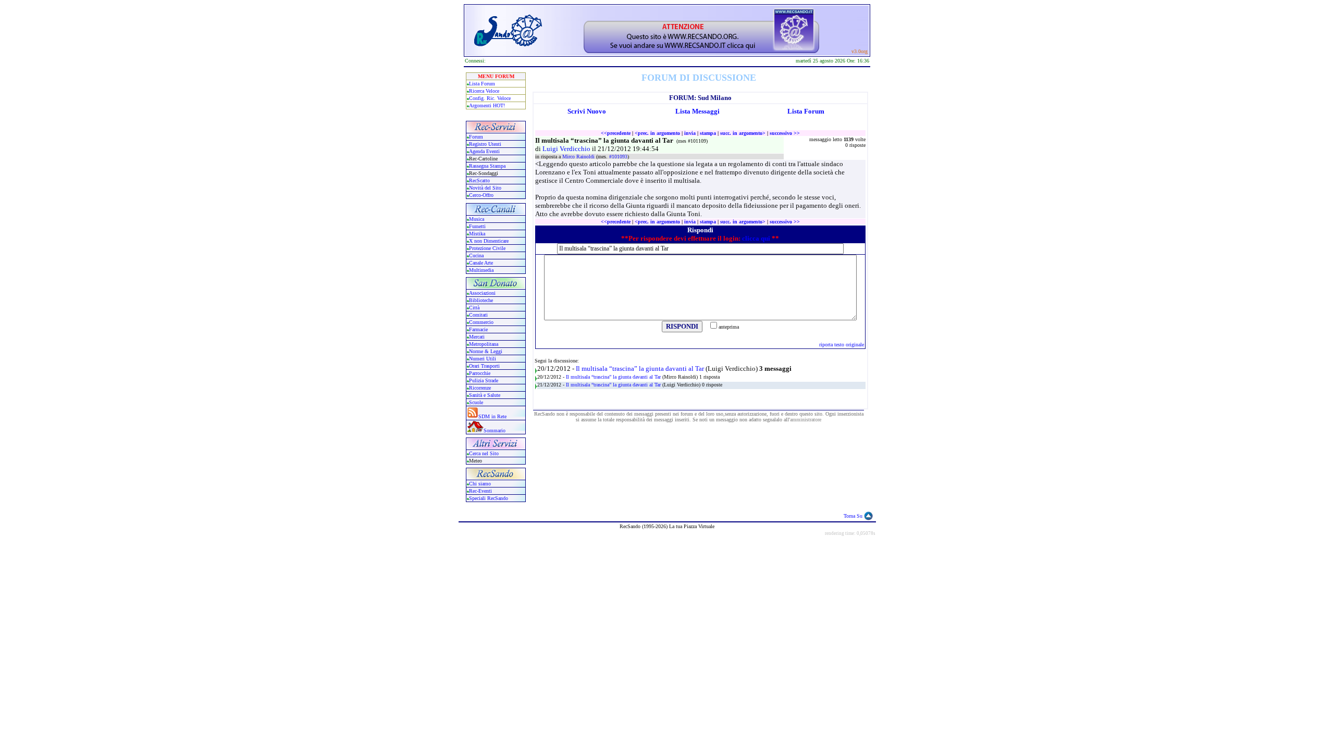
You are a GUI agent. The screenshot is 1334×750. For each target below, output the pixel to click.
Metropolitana (483, 344)
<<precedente (616, 133)
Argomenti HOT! (487, 105)
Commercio (481, 322)
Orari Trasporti (484, 366)
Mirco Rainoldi (579, 156)
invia (690, 133)
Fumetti (477, 226)
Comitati (478, 315)
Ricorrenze (480, 388)
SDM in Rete (492, 416)
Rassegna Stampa (487, 166)
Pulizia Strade (483, 380)
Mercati (477, 337)
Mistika (477, 233)
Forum (476, 137)
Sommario (494, 430)
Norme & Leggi (485, 351)
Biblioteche (481, 300)
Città (474, 307)
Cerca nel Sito (484, 453)
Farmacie (478, 329)
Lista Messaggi (697, 111)
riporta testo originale (841, 344)
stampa (708, 133)
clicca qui (756, 238)
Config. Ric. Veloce (490, 98)
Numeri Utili (483, 358)
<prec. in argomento (657, 133)
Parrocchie (479, 373)
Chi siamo (480, 483)
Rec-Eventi (480, 491)
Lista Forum (482, 83)
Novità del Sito (485, 188)
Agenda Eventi (484, 151)
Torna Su (853, 516)
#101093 (618, 156)
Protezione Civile (487, 248)
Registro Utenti (485, 144)
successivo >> (785, 133)
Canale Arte (481, 263)
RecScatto (479, 180)
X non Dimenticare (489, 241)
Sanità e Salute (484, 395)
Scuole (476, 402)
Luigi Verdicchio (567, 149)
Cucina (476, 255)
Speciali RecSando (488, 498)
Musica (476, 219)
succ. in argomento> (742, 133)
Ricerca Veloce (484, 91)
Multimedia (481, 270)
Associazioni (482, 293)
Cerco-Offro (481, 195)
